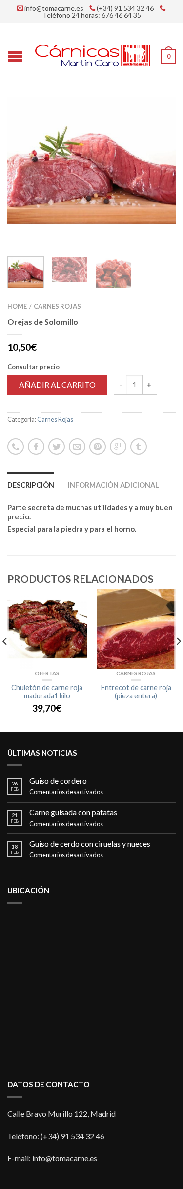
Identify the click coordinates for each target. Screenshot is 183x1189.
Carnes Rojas (57, 306)
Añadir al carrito (57, 384)
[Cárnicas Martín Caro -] (92, 53)
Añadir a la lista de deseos (151, 121)
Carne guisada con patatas (73, 812)
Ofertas (47, 673)
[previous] (5, 660)
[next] (178, 660)
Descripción (30, 485)
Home (17, 306)
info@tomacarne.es (53, 8)
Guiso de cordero (58, 780)
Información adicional (113, 485)
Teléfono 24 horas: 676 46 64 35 (91, 15)
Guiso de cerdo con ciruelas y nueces (89, 843)
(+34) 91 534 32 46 (125, 8)
